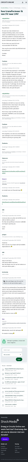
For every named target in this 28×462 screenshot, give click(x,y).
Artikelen (3, 446)
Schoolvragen (17, 7)
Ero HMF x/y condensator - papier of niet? (15, 382)
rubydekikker (5, 18)
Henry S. (13, 117)
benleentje (5, 272)
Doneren (5, 439)
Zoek (19, 359)
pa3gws (4, 234)
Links (2, 452)
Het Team (17, 446)
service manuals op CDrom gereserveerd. (14, 391)
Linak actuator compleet (11, 404)
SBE (3, 210)
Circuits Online (4, 7)
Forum (11, 7)
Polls (16, 450)
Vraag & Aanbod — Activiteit (9, 388)
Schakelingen (4, 448)
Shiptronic (5, 158)
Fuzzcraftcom (5, 64)
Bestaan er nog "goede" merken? (13, 373)
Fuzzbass (4, 61)
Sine (3, 319)
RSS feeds (17, 452)
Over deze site (18, 448)
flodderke (5, 143)
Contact (3, 454)
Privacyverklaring (23, 459)
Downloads (3, 450)
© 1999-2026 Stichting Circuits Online (10, 459)
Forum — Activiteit (6, 365)
